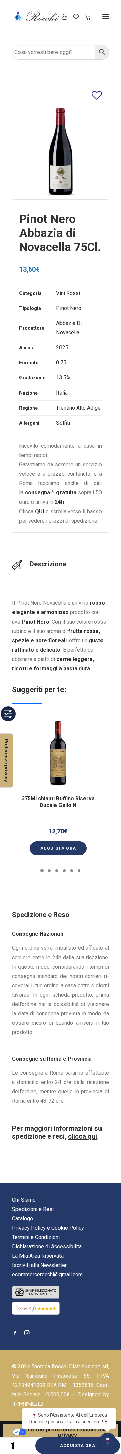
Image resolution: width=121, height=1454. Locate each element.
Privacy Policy (29, 1228)
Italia (62, 392)
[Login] (61, 17)
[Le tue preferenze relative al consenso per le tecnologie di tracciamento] (6, 760)
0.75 (61, 362)
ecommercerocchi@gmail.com (47, 1274)
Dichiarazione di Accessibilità (47, 1246)
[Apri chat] (107, 1441)
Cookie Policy (67, 1228)
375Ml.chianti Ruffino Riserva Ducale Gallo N (58, 801)
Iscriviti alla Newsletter (39, 1265)
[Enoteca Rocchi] (47, 16)
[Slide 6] (79, 870)
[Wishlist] (73, 17)
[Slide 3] (57, 870)
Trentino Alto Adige (78, 408)
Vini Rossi (68, 293)
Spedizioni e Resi (33, 1209)
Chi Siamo (24, 1200)
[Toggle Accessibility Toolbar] (8, 714)
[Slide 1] (42, 870)
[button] (105, 16)
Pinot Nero (68, 308)
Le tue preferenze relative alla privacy (67, 1432)
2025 (62, 347)
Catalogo (22, 1218)
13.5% (63, 377)
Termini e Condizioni (36, 1237)
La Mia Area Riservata (38, 1256)
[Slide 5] (71, 870)
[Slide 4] (64, 870)
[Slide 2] (49, 870)
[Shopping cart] (85, 17)
